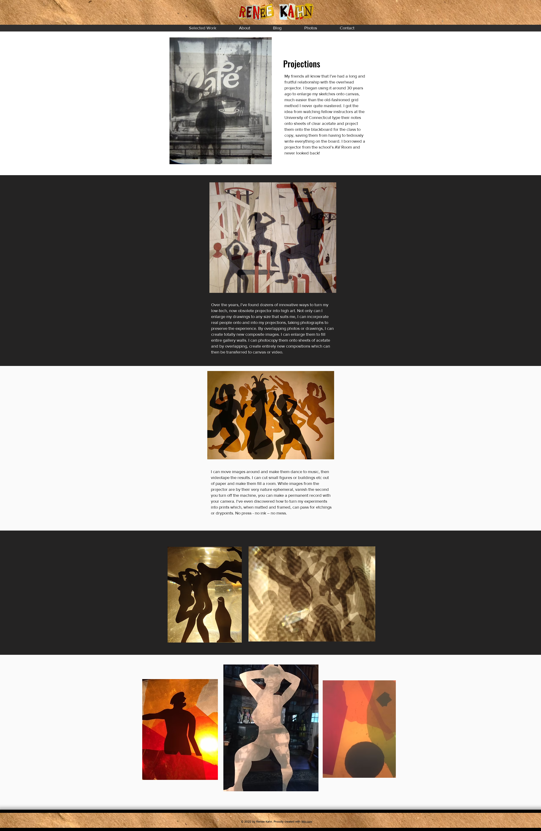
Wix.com (306, 821)
